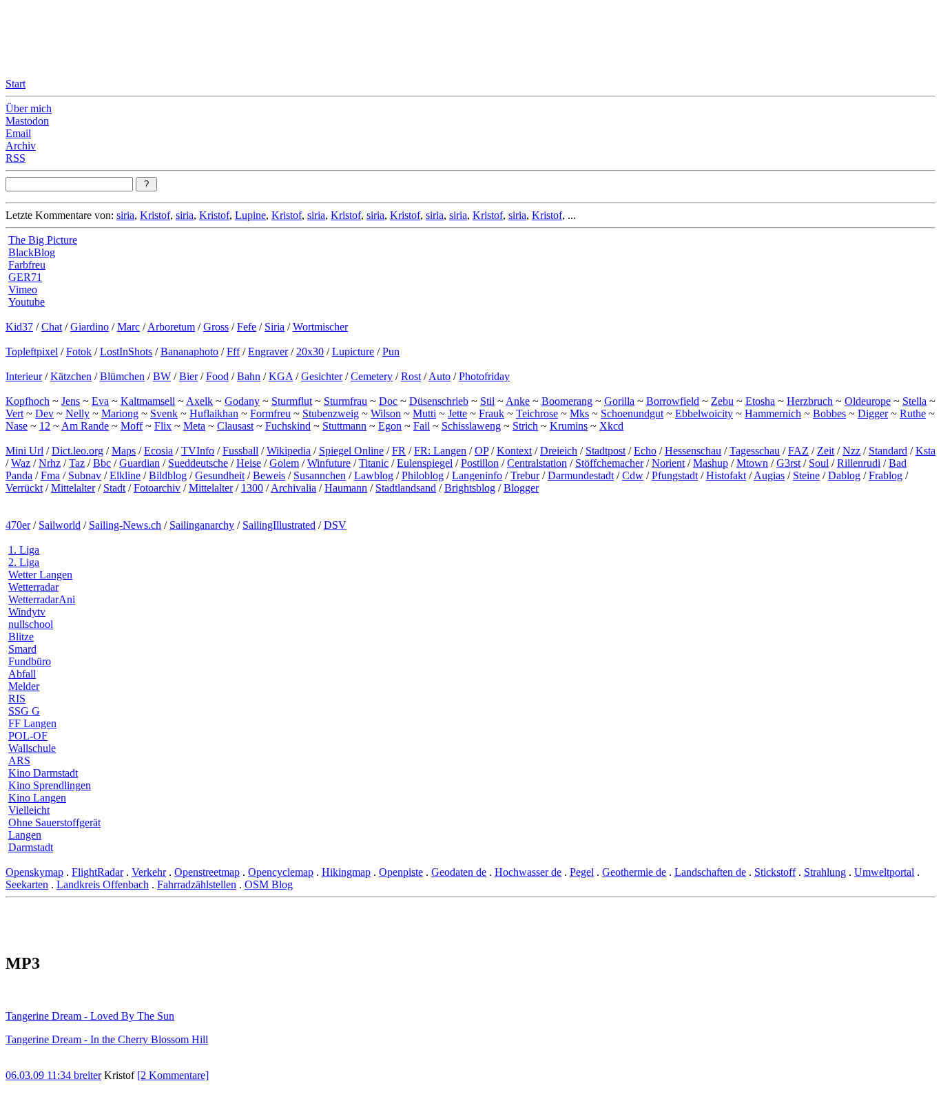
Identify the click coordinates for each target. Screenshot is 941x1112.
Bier (188, 376)
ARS (19, 760)
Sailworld (60, 525)
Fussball (240, 451)
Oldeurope (868, 401)
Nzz (851, 451)
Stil (487, 401)
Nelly (77, 413)
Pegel (582, 872)
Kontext (514, 451)
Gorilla (619, 401)
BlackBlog (31, 252)
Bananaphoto (189, 351)
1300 (252, 488)
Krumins (569, 426)
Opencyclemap (280, 872)
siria (125, 215)
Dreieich (558, 451)
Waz (20, 463)
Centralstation (537, 463)
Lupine (250, 215)
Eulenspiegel (425, 463)
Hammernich (773, 413)
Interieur (24, 376)
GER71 (25, 277)
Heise (248, 463)
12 (44, 426)
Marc (128, 327)
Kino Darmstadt (43, 773)
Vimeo (22, 289)
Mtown (752, 463)
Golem (284, 463)
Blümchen (122, 376)
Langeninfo (477, 475)
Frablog (885, 475)
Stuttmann (344, 426)
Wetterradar (33, 587)
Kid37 (19, 327)
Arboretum (171, 327)
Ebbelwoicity (704, 413)
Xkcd (611, 426)
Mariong (119, 413)
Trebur (524, 475)
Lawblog (373, 475)
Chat (51, 327)
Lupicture (353, 351)
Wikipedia (289, 451)
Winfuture (329, 463)
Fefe (246, 327)
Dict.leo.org (77, 451)
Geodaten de (458, 872)
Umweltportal (884, 872)
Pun (391, 351)
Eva (100, 401)
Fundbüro (29, 661)
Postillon (480, 463)
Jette (457, 413)
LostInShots (126, 351)
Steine (806, 475)
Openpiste (401, 872)
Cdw (632, 475)
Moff (132, 426)
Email (18, 133)
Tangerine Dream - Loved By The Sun (90, 1016)
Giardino (89, 327)
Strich (525, 426)
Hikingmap (346, 872)
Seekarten (27, 884)
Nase (17, 426)
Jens (70, 401)
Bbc (102, 463)
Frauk (491, 413)
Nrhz (50, 463)
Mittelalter (73, 488)
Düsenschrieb (438, 401)
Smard (22, 649)
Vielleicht (29, 810)
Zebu (722, 401)
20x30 (310, 351)
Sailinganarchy (201, 525)
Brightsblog (469, 488)
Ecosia (158, 451)
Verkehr (149, 872)
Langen (24, 835)
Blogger (521, 488)
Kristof (155, 215)
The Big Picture (42, 240)
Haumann (345, 488)
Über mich (29, 108)
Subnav (84, 475)
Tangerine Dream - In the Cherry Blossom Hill (107, 1039)
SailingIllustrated (279, 525)
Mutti (424, 413)
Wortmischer (320, 327)
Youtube (26, 302)
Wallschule (32, 748)
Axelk (199, 401)
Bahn (248, 376)
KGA (281, 376)
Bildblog (168, 475)
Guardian (139, 463)
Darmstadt (30, 847)
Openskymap (34, 872)
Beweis (269, 475)
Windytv (26, 612)
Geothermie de (634, 872)
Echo (645, 451)
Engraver (268, 351)
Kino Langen (37, 798)
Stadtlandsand (405, 488)
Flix (163, 426)
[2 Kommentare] (173, 1075)
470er (18, 525)
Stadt (114, 488)
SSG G (24, 711)
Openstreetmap (207, 872)
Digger (873, 413)
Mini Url (24, 451)
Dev (44, 413)
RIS (16, 698)
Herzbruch (810, 401)
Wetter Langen (40, 574)
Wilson (386, 413)
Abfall (22, 674)
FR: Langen (440, 451)
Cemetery (372, 376)
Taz (77, 463)
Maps (124, 451)
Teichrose (537, 413)
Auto (439, 376)
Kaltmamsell (148, 401)
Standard (888, 451)
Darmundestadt (581, 475)
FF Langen (32, 723)
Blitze (21, 636)
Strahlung (825, 872)
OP (481, 451)
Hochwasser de (528, 872)
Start (15, 84)
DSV (335, 525)
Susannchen (319, 475)
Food (217, 376)
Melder (23, 686)
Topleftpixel (32, 351)
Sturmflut (291, 401)
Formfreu (270, 413)
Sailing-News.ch (125, 525)
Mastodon (27, 121)
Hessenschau (693, 451)
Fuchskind (288, 426)
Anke (518, 401)
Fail (421, 426)
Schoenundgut (632, 413)
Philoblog (423, 475)
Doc (388, 401)
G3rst (788, 463)
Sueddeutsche (198, 463)
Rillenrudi (858, 463)
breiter (87, 1075)
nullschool (30, 624)
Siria (275, 327)
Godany (242, 401)
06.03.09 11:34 (40, 1075)
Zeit (825, 451)
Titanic (374, 463)
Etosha (760, 401)
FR (399, 451)
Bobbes (829, 413)
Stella (914, 401)
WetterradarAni (41, 599)
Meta (194, 426)
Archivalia (293, 488)
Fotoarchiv (157, 488)
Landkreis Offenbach (102, 884)
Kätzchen (71, 376)
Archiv (21, 145)
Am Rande (85, 426)
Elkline (125, 475)
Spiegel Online (351, 451)
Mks (579, 413)
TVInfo (197, 451)
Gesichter (321, 376)
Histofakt (726, 475)
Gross (216, 327)
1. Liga (23, 550)
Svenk (164, 413)
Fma (50, 475)
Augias (769, 475)
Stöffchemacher (609, 463)
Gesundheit (220, 475)
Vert (14, 413)
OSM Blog (269, 884)
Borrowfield (672, 401)
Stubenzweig (330, 413)
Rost (411, 376)
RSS (15, 158)
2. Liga (23, 562)
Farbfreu (26, 265)
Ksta (925, 451)
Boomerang (566, 401)
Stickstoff (775, 872)
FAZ (798, 451)
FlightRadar (97, 872)
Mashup (710, 463)
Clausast (235, 426)
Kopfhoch (28, 401)
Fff (233, 351)
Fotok (79, 351)
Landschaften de (710, 872)
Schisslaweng (471, 426)
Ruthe (913, 413)
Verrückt (24, 488)
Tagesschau (755, 451)
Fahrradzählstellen (196, 884)
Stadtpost (605, 451)
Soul (819, 463)
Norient (668, 463)
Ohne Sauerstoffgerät (54, 822)
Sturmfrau (345, 401)
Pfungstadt (675, 475)
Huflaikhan (213, 413)
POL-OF (28, 736)
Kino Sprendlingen (49, 785)
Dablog (844, 475)
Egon (390, 426)
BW (162, 376)
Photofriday (484, 376)
